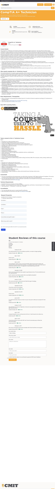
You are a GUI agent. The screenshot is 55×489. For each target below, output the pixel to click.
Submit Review (12, 359)
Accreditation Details (24, 191)
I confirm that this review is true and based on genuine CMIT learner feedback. (25, 357)
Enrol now (40, 4)
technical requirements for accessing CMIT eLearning (16, 100)
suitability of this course (16, 101)
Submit (3, 229)
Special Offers (48, 4)
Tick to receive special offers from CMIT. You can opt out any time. (14, 226)
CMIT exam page (16, 179)
